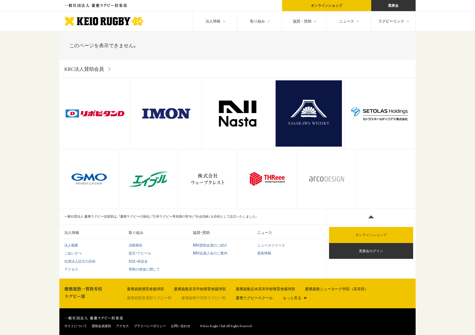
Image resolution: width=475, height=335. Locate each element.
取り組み (257, 21)
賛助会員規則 (101, 326)
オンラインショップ (326, 5)
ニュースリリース (271, 245)
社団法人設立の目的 (79, 261)
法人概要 (71, 245)
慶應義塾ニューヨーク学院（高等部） (336, 289)
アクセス (71, 269)
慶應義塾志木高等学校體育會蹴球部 (265, 289)
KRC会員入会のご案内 (210, 253)
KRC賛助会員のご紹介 (210, 245)
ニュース (346, 21)
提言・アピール (140, 253)
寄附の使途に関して (144, 269)
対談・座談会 (138, 261)
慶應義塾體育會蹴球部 (145, 289)
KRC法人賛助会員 (84, 69)
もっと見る (292, 298)
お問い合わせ (180, 326)
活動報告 (135, 245)
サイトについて (75, 326)
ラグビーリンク (391, 21)
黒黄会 (393, 5)
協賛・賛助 (302, 21)
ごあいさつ (73, 253)
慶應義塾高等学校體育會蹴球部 (200, 289)
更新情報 (264, 253)
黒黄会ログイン (371, 251)
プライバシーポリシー (150, 326)
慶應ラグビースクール (254, 298)
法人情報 (213, 21)
